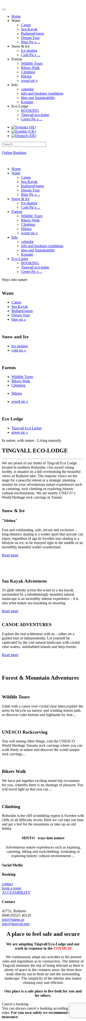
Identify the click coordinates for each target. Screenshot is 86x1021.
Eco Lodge (19, 259)
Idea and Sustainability (38, 98)
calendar (27, 89)
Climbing (28, 72)
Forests (16, 212)
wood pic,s (29, 81)
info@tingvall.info (16, 924)
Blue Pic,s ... (30, 42)
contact (7, 884)
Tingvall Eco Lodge (26, 428)
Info (14, 237)
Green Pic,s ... (31, 119)
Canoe (26, 25)
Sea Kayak (29, 29)
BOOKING (30, 110)
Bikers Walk (30, 68)
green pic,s (19, 432)
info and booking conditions (42, 93)
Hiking (26, 76)
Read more (10, 555)
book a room (11, 888)
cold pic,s (18, 350)
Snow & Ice (20, 199)
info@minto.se (13, 920)
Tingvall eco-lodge (35, 115)
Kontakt (27, 102)
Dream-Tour (30, 38)
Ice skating (29, 51)
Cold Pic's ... (30, 55)
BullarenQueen (32, 33)
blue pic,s (18, 319)
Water (15, 173)
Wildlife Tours (32, 63)
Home (16, 16)
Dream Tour (20, 315)
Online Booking (14, 153)
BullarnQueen (22, 311)
